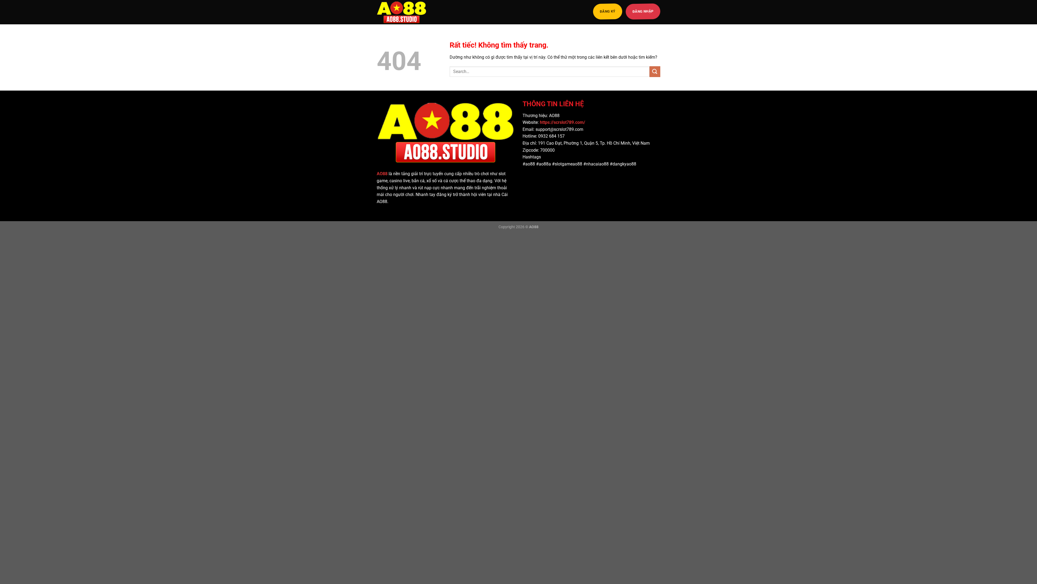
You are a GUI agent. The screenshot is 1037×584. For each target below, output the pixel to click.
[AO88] (404, 12)
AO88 (382, 173)
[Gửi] (654, 71)
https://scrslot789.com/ (563, 122)
